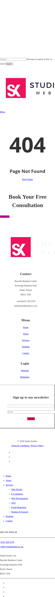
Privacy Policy (37, 445)
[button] (2, 112)
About (8, 480)
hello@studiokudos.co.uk (12, 547)
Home (8, 476)
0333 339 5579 (7, 542)
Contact (9, 521)
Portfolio (9, 516)
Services (9, 485)
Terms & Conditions (20, 445)
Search (9, 64)
